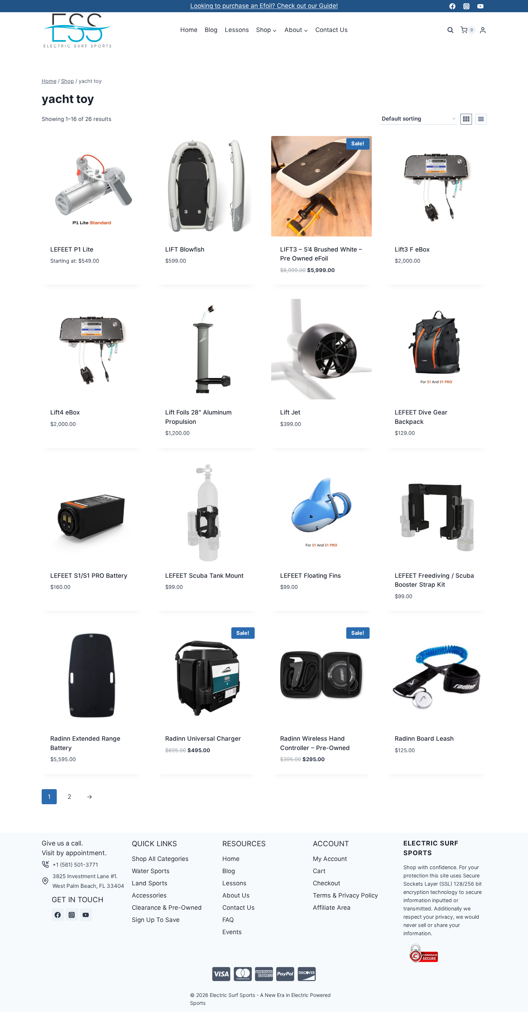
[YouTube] (480, 6)
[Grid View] (466, 119)
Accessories (149, 895)
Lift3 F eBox (412, 249)
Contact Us (331, 29)
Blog (211, 29)
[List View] (481, 119)
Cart (319, 871)
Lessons (237, 29)
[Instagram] (466, 6)
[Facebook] (452, 6)
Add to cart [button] (413, 282)
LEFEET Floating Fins (310, 575)
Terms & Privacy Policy (345, 895)
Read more (65, 445)
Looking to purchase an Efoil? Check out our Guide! (264, 5)
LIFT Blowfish (184, 249)
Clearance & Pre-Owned (167, 907)
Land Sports (149, 883)
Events (232, 932)
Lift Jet (290, 412)
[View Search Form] (450, 30)
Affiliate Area (332, 907)
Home (189, 29)
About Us (236, 895)
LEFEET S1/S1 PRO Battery (89, 575)
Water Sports (151, 871)
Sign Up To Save (156, 919)
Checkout (326, 883)
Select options (73, 282)
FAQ (228, 919)
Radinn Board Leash (424, 738)
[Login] (482, 30)
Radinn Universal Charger (203, 738)
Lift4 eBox (65, 412)
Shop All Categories (160, 858)
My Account (330, 858)
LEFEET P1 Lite (71, 249)
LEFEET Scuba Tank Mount (204, 575)
